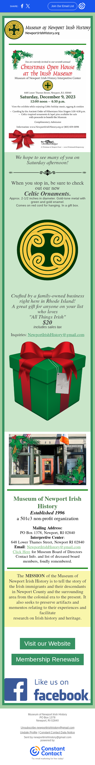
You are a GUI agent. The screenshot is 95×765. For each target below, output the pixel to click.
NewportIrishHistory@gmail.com (56, 334)
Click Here (21, 551)
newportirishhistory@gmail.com (52, 737)
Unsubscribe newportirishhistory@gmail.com (47, 727)
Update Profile (28, 732)
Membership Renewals (47, 659)
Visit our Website (47, 643)
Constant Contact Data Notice (57, 732)
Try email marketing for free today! (48, 759)
